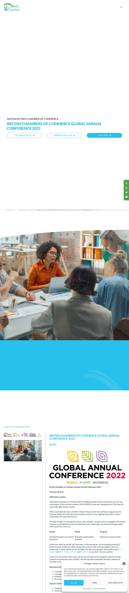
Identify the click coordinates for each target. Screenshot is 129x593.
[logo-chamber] (12, 4)
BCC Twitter (64, 552)
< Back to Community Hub (16, 427)
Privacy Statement (99, 588)
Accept (74, 583)
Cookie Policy (87, 588)
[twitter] (126, 192)
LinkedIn (73, 552)
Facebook (85, 552)
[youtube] (126, 197)
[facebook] (126, 183)
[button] (124, 563)
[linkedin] (126, 188)
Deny (94, 583)
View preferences (115, 583)
